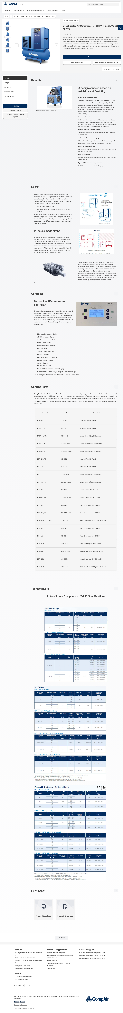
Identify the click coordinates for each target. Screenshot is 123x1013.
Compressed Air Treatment (24, 969)
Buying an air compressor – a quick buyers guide (29, 954)
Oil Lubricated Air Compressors (25, 958)
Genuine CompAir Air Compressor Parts (92, 953)
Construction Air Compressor (56, 953)
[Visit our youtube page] (29, 985)
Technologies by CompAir (23, 976)
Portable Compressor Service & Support (92, 956)
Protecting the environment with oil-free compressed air (60, 957)
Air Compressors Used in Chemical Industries (58, 965)
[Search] (89, 4)
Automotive (51, 969)
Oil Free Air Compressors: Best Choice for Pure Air (28, 962)
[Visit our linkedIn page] (24, 985)
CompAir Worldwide (21, 979)
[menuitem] (8, 10)
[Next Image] (56, 45)
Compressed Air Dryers (22, 966)
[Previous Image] (17, 45)
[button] (76, 80)
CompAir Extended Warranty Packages (92, 958)
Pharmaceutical (52, 961)
